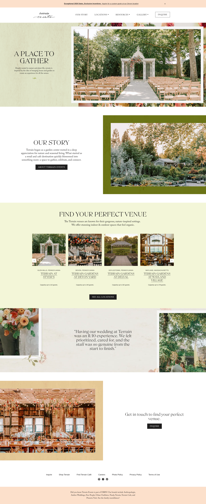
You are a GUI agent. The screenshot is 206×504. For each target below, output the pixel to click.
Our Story (81, 14)
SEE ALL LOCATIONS (103, 297)
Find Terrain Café (84, 475)
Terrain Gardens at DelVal (121, 275)
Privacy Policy (136, 475)
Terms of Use (154, 475)
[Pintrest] (107, 479)
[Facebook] (103, 479)
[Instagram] (99, 479)
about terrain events (51, 167)
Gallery (142, 14)
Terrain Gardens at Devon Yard (85, 275)
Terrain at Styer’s (49, 275)
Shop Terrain (64, 475)
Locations (101, 14)
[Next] (172, 261)
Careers (101, 475)
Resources (122, 14)
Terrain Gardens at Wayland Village (157, 277)
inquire (154, 426)
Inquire (162, 15)
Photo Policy (117, 475)
